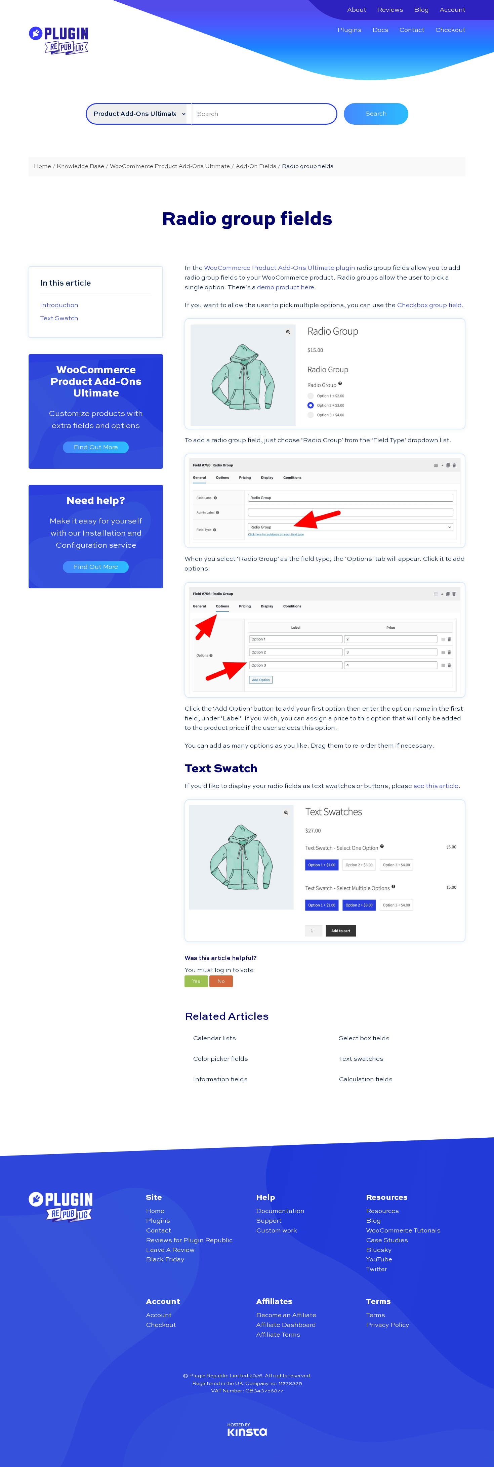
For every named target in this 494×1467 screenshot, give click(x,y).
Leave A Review (170, 1250)
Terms (375, 1315)
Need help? (95, 501)
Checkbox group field (429, 305)
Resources (382, 1211)
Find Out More (96, 447)
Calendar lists (214, 1038)
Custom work (276, 1230)
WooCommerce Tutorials (403, 1230)
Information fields (220, 1079)
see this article (435, 786)
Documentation (280, 1211)
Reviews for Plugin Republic (189, 1240)
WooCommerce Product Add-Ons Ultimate (95, 382)
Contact (411, 30)
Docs (380, 30)
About (356, 10)
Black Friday (165, 1259)
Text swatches (361, 1059)
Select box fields (364, 1038)
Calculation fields (366, 1079)
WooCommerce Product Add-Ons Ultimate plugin (279, 268)
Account (452, 10)
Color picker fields (220, 1059)
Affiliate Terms (278, 1335)
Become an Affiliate (286, 1315)
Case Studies (387, 1240)
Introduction (59, 305)
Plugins (349, 30)
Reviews (390, 10)
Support (269, 1221)
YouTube (379, 1259)
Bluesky (379, 1250)
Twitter (376, 1269)
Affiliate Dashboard (286, 1325)
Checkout (450, 30)
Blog (421, 10)
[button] (196, 981)
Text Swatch (59, 318)
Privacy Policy (387, 1325)
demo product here (285, 287)
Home (155, 1211)
